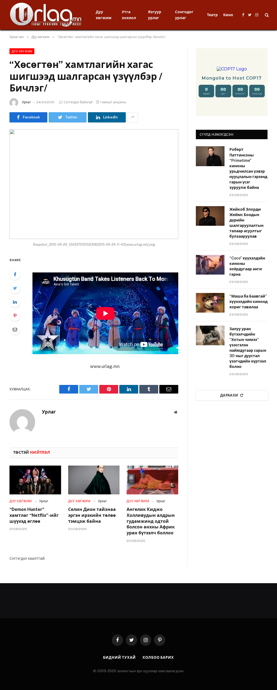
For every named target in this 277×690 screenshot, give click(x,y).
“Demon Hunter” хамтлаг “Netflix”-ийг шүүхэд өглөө (34, 515)
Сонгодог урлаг (184, 15)
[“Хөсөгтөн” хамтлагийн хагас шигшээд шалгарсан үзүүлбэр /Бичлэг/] (93, 184)
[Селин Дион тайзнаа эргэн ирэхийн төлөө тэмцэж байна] (94, 480)
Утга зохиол (129, 15)
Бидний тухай (119, 657)
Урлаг (26, 102)
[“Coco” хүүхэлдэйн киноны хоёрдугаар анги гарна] (210, 265)
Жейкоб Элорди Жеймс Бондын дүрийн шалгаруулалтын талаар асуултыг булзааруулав (246, 222)
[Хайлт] (266, 15)
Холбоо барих (158, 657)
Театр (212, 15)
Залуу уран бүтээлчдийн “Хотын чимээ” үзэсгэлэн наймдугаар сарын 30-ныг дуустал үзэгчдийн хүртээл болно (247, 348)
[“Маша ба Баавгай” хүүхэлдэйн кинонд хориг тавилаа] (210, 303)
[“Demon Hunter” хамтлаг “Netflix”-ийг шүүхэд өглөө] (35, 480)
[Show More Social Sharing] (132, 117)
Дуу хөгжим (103, 15)
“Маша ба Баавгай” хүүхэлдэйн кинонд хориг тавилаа (248, 301)
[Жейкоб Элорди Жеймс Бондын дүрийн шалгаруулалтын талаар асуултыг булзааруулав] (210, 216)
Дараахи (229, 395)
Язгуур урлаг (154, 15)
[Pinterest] (14, 315)
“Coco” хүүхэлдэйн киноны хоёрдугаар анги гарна (247, 266)
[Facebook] (14, 274)
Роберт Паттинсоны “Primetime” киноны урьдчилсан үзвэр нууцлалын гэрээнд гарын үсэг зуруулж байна (248, 168)
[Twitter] (14, 288)
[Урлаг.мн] (46, 15)
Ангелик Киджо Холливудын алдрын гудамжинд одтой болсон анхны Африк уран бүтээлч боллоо (151, 521)
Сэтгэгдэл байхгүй (78, 102)
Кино (228, 15)
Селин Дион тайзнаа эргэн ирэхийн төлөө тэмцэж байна (92, 515)
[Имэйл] (14, 329)
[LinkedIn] (14, 301)
